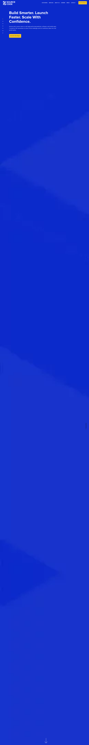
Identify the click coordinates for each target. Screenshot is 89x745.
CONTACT (73, 2)
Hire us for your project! (15, 35)
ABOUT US (57, 2)
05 (2, 28)
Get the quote (82, 2)
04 (2, 26)
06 (2, 30)
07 (2, 33)
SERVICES (51, 2)
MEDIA (68, 2)
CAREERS (63, 2)
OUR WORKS (44, 2)
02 (2, 21)
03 (2, 23)
